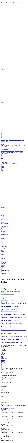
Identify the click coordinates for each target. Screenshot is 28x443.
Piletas (2, 167)
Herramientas (4, 246)
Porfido (19, 152)
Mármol (11, 145)
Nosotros (22, 2)
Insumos (3, 171)
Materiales (3, 2)
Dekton (7, 145)
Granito (15, 145)
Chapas (2, 210)
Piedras (6, 146)
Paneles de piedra (5, 236)
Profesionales (16, 2)
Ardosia (2, 146)
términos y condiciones (9, 408)
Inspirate (11, 2)
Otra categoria (9, 69)
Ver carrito (3, 424)
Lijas (9, 163)
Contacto (3, 4)
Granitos (8, 152)
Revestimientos (4, 223)
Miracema (17, 151)
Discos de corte (4, 163)
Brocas (12, 163)
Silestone (3, 145)
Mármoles (3, 152)
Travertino (19, 145)
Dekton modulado (5, 151)
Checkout (3, 431)
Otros (7, 2)
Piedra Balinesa (13, 152)
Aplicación (3, 69)
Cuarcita (24, 145)
